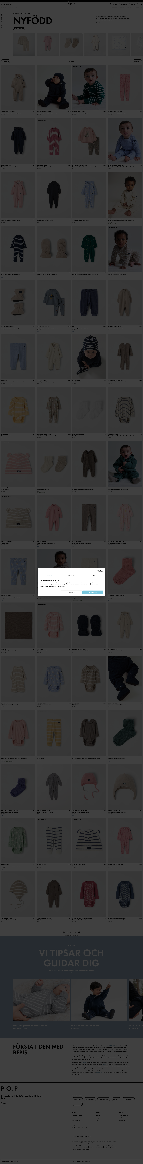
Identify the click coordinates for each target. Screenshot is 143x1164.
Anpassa (70, 592)
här (67, 586)
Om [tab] (94, 575)
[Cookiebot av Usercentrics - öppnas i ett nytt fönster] (96, 571)
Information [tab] (71, 575)
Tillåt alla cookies (92, 592)
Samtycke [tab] (49, 575)
